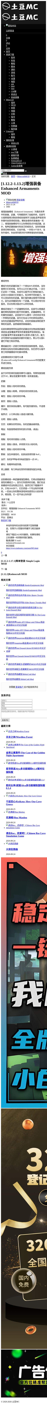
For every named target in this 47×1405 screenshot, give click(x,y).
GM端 (13, 91)
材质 (13, 108)
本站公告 (15, 143)
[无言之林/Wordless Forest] (17, 731)
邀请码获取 (11, 146)
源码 (13, 70)
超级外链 (15, 155)
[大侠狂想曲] (12, 844)
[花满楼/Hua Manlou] (15, 812)
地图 (13, 111)
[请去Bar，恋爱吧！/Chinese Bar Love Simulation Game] (26, 828)
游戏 (13, 73)
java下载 (14, 152)
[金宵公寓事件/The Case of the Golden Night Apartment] (26, 747)
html (13, 86)
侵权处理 (10, 140)
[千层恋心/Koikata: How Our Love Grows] (24, 796)
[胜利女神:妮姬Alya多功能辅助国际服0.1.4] (25, 780)
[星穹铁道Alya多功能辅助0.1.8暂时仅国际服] (26, 763)
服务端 (14, 129)
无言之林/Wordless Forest (19, 737)
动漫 (13, 79)
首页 (8, 51)
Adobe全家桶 (16, 166)
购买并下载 (6, 520)
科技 (13, 61)
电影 (13, 82)
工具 (13, 123)
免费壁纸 (15, 158)
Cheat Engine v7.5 (18, 163)
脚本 (13, 67)
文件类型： (6, 514)
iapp (12, 88)
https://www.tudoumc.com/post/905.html (22, 548)
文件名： (5, 508)
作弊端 (14, 126)
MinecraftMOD (23, 176)
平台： (4, 517)
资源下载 (10, 54)
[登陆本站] (4, 173)
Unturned (10, 131)
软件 (13, 58)
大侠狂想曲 (12, 849)
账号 (13, 76)
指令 (13, 117)
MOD (13, 105)
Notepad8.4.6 (16, 161)
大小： (4, 511)
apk (12, 84)
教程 (13, 64)
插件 (13, 103)
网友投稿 (21, 200)
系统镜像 (15, 97)
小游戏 (14, 149)
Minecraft (10, 100)
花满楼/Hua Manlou (16, 817)
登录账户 (19, 687)
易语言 (14, 94)
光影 (13, 114)
